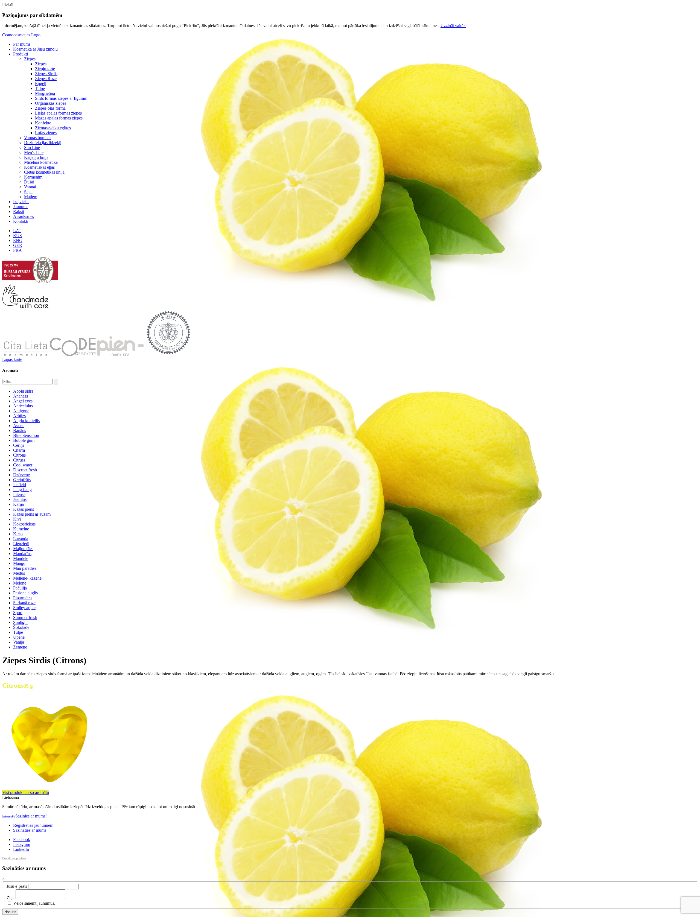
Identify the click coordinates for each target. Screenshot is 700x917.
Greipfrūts (22, 479)
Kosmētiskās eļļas (39, 167)
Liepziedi (21, 543)
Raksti (18, 211)
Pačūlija (20, 588)
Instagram (21, 844)
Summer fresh (25, 617)
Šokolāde (21, 627)
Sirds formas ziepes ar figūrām (61, 98)
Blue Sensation (26, 435)
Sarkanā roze (24, 602)
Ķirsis (18, 533)
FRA (17, 250)
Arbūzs (19, 415)
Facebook (21, 839)
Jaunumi (20, 206)
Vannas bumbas (37, 137)
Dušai (29, 182)
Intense (19, 494)
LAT (17, 230)
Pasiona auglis (25, 593)
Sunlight (20, 622)
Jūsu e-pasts (17, 886)
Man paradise (24, 568)
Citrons (19, 455)
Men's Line (33, 152)
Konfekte (43, 123)
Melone (19, 583)
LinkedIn (21, 849)
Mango (19, 563)
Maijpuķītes (23, 548)
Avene (18, 425)
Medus (19, 573)
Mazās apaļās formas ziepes (59, 118)
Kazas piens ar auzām (32, 514)
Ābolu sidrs (23, 391)
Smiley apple (24, 607)
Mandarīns (22, 553)
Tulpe (40, 88)
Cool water (22, 465)
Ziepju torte (45, 68)
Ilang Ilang (22, 489)
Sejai (28, 191)
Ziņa (10, 897)
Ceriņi (18, 445)
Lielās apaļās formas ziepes (58, 113)
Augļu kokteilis (26, 420)
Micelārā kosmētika (41, 162)
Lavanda (20, 538)
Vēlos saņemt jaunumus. (33, 903)
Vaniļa (18, 642)
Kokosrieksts (24, 524)
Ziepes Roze (46, 78)
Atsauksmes (23, 216)
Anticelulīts (23, 406)
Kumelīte (21, 529)
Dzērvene (21, 474)
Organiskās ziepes (50, 103)
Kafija (18, 504)
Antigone (21, 410)
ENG (17, 240)
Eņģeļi (40, 83)
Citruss (19, 460)
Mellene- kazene (27, 578)
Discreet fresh (25, 470)
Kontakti (20, 221)
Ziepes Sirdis (46, 73)
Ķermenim (33, 177)
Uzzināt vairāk (453, 25)
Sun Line (32, 147)
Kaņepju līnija (36, 157)
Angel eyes (23, 401)
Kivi (17, 519)
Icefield (19, 484)
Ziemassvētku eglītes (53, 127)
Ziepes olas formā (50, 108)
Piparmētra (22, 597)
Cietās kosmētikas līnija (44, 172)
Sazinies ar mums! (24, 816)
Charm (19, 450)
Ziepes (30, 59)
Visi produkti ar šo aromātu (25, 792)
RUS (17, 235)
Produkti (20, 54)
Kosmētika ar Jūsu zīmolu (35, 49)
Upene (19, 637)
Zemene (20, 647)
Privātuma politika (14, 858)
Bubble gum (23, 440)
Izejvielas (21, 201)
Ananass (20, 396)
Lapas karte (12, 359)
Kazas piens (23, 509)
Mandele (20, 558)
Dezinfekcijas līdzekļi (42, 142)
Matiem (30, 196)
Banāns (19, 430)
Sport (17, 612)
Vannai (30, 187)
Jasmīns (20, 499)
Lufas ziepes (46, 132)
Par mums (21, 44)
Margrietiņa (45, 93)
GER (17, 245)
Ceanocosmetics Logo (21, 35)
